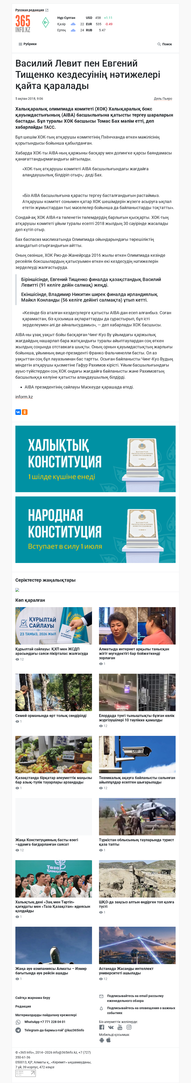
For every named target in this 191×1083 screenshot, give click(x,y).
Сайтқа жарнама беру (32, 998)
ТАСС (49, 127)
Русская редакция (29, 10)
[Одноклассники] (24, 412)
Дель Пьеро (163, 98)
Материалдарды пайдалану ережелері (46, 1015)
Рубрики (30, 44)
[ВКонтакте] (18, 412)
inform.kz (24, 396)
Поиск (167, 44)
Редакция (23, 1006)
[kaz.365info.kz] (28, 23)
